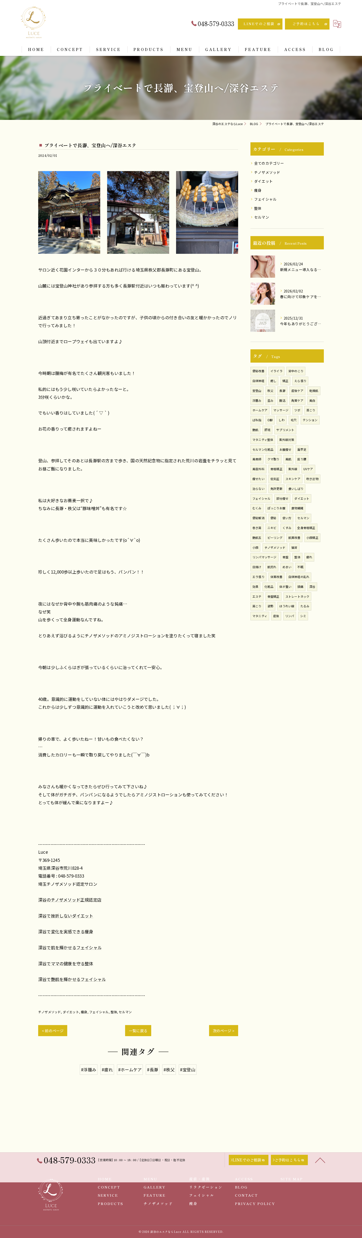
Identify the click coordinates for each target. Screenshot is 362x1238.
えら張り (300, 381)
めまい (287, 567)
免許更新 (276, 488)
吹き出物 (312, 479)
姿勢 (270, 606)
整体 (114, 1012)
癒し (273, 381)
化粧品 (269, 586)
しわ (281, 420)
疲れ (309, 557)
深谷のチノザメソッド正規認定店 (69, 900)
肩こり (257, 606)
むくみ (257, 508)
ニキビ (272, 528)
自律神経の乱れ (298, 577)
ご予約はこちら (306, 23)
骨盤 (285, 557)
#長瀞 (152, 1069)
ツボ (297, 410)
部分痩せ (282, 498)
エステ (257, 596)
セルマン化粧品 (262, 449)
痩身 (84, 1012)
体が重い (285, 586)
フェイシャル (99, 1012)
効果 (255, 586)
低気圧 (275, 479)
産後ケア (297, 390)
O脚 (270, 420)
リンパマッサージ (264, 557)
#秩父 (169, 1069)
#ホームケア (130, 1069)
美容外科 (258, 469)
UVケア (308, 469)
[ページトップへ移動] (320, 1160)
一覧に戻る (138, 1030)
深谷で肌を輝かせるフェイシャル (70, 947)
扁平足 (302, 449)
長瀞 (282, 390)
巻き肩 (257, 528)
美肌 (288, 459)
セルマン (125, 1012)
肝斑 (267, 430)
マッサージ (280, 410)
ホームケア (259, 410)
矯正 (285, 381)
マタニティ (259, 616)
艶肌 (255, 430)
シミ (303, 616)
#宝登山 (187, 1069)
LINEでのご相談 (259, 23)
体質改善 (276, 577)
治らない (258, 488)
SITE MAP (291, 1178)
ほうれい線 (286, 606)
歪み (270, 400)
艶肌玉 (257, 537)
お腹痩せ (286, 449)
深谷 (312, 586)
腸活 (282, 400)
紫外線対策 (286, 439)
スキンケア (292, 479)
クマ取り (273, 459)
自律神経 (258, 381)
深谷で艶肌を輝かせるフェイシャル (72, 979)
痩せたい (258, 479)
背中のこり (295, 371)
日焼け (257, 567)
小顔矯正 (312, 537)
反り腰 (301, 459)
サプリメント (285, 430)
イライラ (276, 371)
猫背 (294, 547)
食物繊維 (297, 508)
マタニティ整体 (262, 439)
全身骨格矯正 (306, 528)
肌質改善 (294, 537)
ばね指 (257, 420)
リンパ (289, 616)
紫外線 (292, 469)
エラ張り (258, 577)
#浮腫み (88, 1069)
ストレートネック (297, 596)
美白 (312, 400)
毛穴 (293, 420)
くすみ (287, 528)
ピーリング (274, 537)
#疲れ (107, 1069)
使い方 (287, 518)
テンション (310, 420)
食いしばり (295, 488)
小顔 (255, 547)
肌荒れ (272, 567)
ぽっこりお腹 (276, 508)
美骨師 (257, 459)
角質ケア (297, 400)
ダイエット (71, 1012)
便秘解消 (258, 518)
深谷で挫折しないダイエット (65, 916)
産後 (276, 616)
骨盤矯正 (273, 596)
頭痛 (300, 586)
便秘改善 (258, 371)
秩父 (270, 390)
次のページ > (223, 1030)
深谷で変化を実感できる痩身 (65, 931)
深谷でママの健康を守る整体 (65, 963)
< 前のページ (53, 1030)
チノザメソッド (49, 1012)
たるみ (305, 606)
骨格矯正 (276, 469)
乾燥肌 (313, 390)
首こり (310, 410)
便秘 (273, 518)
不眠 (300, 567)
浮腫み (257, 400)
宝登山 (257, 390)
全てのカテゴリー (269, 163)
